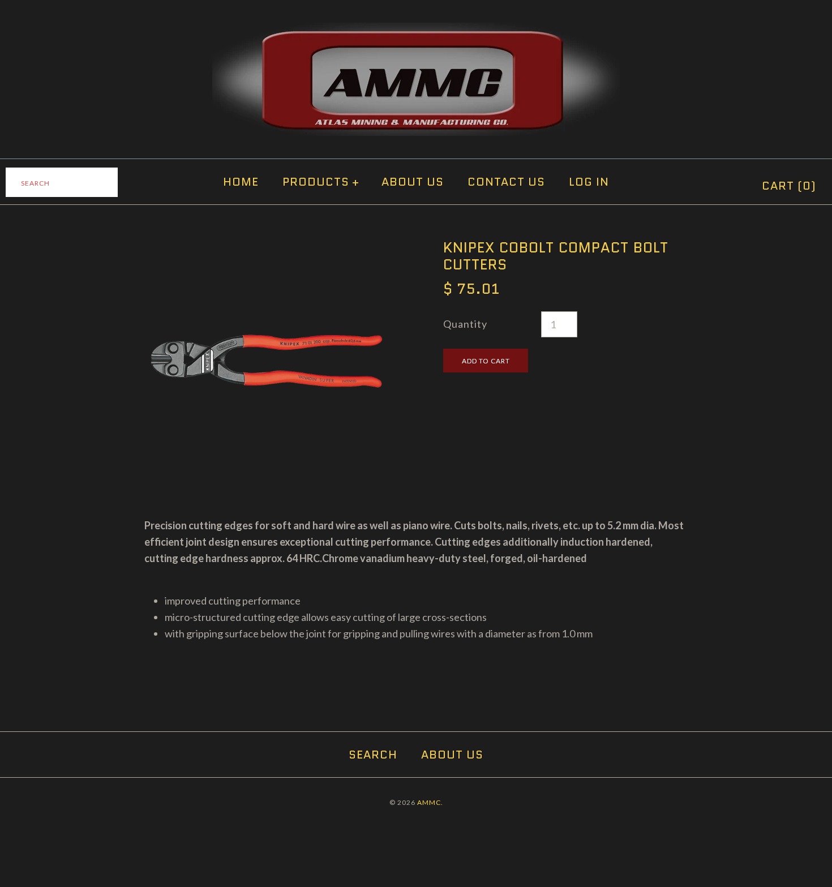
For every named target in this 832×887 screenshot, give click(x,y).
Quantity (465, 324)
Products (320, 182)
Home (241, 182)
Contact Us (506, 182)
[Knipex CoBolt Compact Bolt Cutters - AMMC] (266, 247)
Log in (589, 182)
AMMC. (430, 802)
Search (373, 754)
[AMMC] (416, 30)
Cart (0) (789, 186)
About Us (412, 182)
